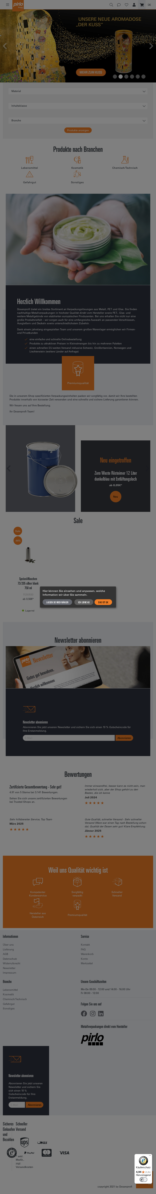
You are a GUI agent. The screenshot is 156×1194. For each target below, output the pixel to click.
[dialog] (78, 597)
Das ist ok (103, 602)
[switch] (143, 1179)
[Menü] (150, 1156)
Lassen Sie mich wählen (57, 602)
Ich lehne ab (83, 602)
